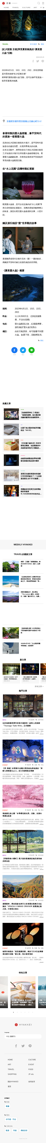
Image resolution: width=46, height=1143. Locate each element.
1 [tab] (13, 1012)
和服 (15, 1130)
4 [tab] (25, 1012)
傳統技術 (24, 1130)
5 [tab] (28, 1012)
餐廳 (7, 1106)
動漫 (7, 1130)
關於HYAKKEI (13, 1081)
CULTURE (26, 7)
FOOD (30, 1069)
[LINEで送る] (42, 61)
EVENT (31, 1064)
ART (35, 7)
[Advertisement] (23, 380)
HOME (6, 7)
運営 (9, 1086)
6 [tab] (32, 1012)
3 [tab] (21, 1012)
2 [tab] (17, 1012)
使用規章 (31, 1081)
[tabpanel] (23, 992)
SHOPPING (12, 1074)
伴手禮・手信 (11, 1119)
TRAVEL (15, 7)
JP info (31, 1074)
